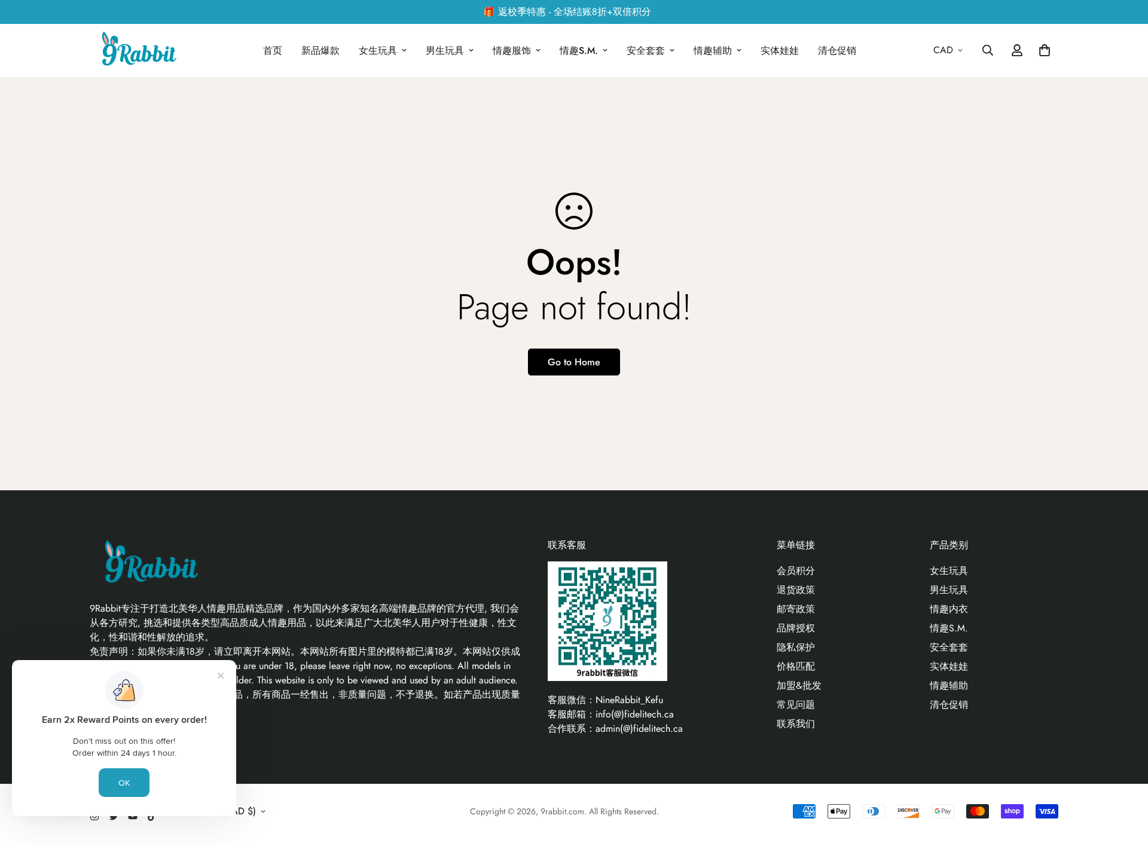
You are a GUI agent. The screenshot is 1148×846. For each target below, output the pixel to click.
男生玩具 (445, 50)
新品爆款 (320, 50)
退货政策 (796, 590)
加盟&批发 (799, 685)
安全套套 (646, 50)
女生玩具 (378, 50)
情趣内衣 (949, 609)
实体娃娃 (780, 50)
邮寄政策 (796, 609)
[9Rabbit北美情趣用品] (137, 50)
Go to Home (574, 362)
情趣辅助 (713, 50)
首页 (272, 50)
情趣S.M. (579, 50)
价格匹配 (796, 666)
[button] (1042, 50)
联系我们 (796, 724)
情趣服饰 (512, 50)
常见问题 (796, 704)
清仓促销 (837, 50)
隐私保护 (796, 647)
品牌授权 (796, 628)
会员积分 (796, 571)
